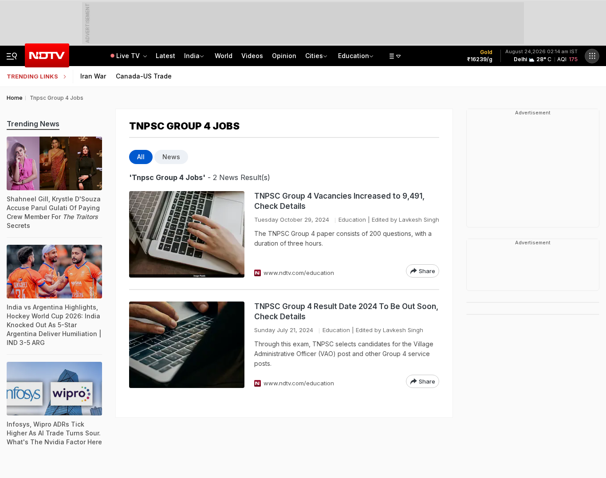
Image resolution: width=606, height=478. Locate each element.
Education (353, 55)
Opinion (284, 55)
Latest (165, 55)
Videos (252, 55)
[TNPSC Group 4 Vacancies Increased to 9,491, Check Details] (186, 234)
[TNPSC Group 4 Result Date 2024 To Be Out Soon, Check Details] (186, 345)
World (223, 55)
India (192, 55)
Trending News (33, 123)
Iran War (93, 76)
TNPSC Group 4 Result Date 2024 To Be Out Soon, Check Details (346, 311)
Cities (314, 55)
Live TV (129, 55)
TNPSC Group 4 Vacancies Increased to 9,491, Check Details (339, 201)
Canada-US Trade (144, 76)
